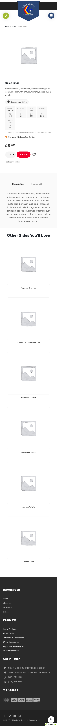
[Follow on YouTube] (14, 716)
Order (23, 155)
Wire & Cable (8, 633)
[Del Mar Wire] (28, 9)
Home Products (10, 629)
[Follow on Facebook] (5, 716)
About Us (7, 603)
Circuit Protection (11, 651)
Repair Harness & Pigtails (13, 646)
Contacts (7, 612)
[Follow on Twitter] (10, 716)
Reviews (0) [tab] (37, 184)
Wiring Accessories (11, 642)
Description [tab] (18, 184)
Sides (14, 26)
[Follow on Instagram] (19, 716)
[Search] (51, 719)
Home (7, 26)
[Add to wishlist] (34, 155)
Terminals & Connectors (13, 638)
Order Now (7, 607)
